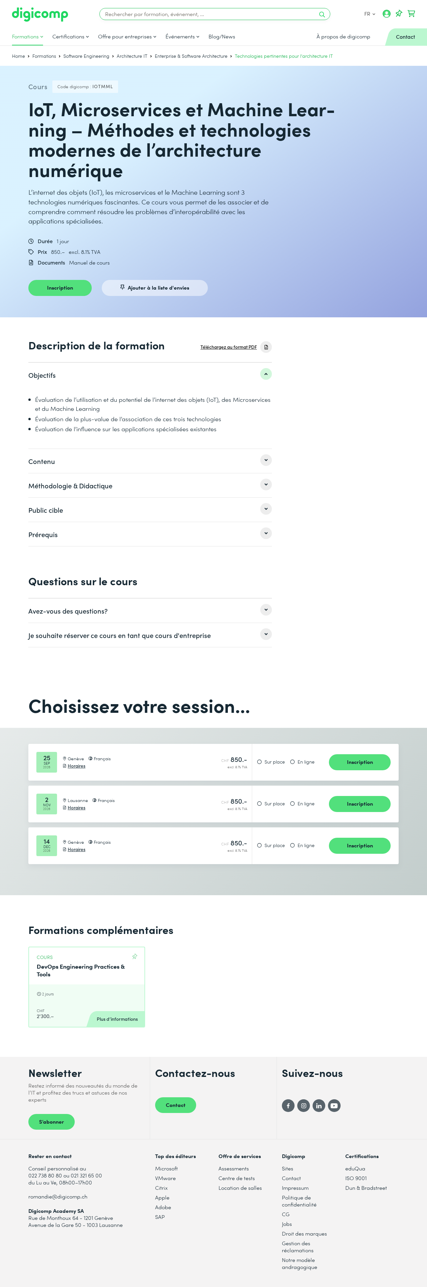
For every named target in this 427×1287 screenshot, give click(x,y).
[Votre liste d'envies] (399, 13)
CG (286, 1214)
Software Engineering (86, 56)
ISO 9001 (356, 1177)
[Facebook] (288, 1105)
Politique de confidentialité (299, 1201)
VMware (165, 1177)
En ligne (306, 762)
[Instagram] (303, 1105)
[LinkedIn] (319, 1105)
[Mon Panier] (411, 13)
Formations (25, 36)
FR (368, 13)
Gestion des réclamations (298, 1247)
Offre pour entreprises (125, 36)
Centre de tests (237, 1177)
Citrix (161, 1187)
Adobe (163, 1207)
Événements (180, 36)
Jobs (287, 1223)
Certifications (68, 36)
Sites (287, 1168)
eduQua (355, 1168)
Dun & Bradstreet (366, 1187)
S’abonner (51, 1121)
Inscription (60, 287)
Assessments (234, 1168)
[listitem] (150, 375)
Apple (162, 1197)
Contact (175, 1104)
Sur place (275, 762)
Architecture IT (132, 56)
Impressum (295, 1187)
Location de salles (240, 1187)
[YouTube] (334, 1105)
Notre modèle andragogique (299, 1263)
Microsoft (166, 1168)
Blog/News (221, 36)
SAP (160, 1216)
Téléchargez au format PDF (228, 347)
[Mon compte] (386, 16)
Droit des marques (304, 1233)
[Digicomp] (40, 14)
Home (18, 56)
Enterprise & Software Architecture (191, 56)
